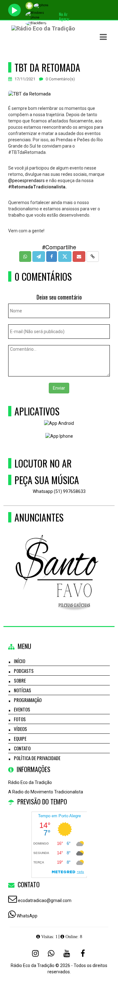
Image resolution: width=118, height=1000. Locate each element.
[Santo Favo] (57, 561)
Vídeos (20, 728)
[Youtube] (67, 953)
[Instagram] (35, 953)
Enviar (59, 388)
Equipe (20, 738)
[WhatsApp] (51, 953)
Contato (22, 748)
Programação (28, 699)
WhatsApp (27, 915)
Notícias (22, 690)
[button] (103, 37)
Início (19, 660)
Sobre (20, 680)
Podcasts (24, 670)
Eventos (22, 709)
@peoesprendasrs (26, 180)
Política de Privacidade (37, 757)
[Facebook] (82, 953)
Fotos (20, 719)
